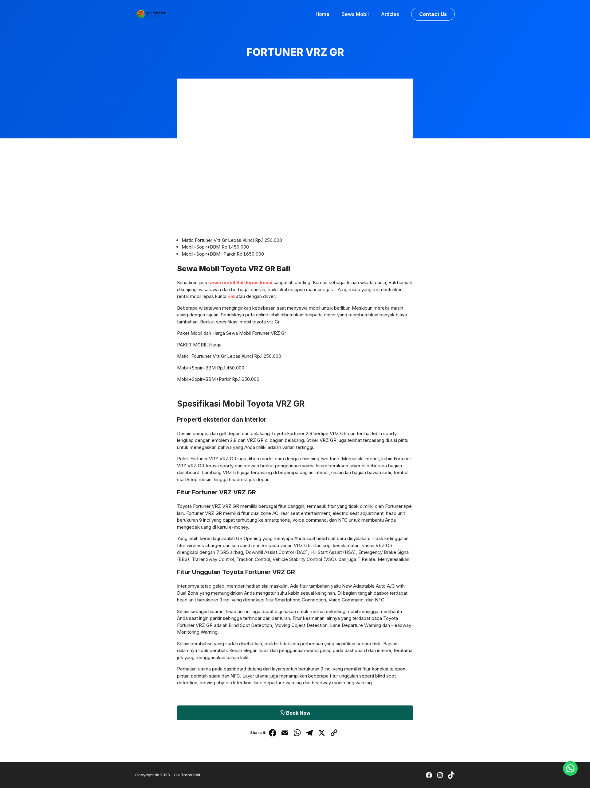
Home (322, 14)
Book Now (298, 713)
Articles (390, 14)
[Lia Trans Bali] (153, 13)
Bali (231, 296)
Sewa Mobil (355, 14)
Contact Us (433, 14)
